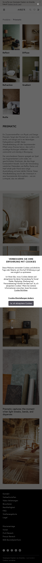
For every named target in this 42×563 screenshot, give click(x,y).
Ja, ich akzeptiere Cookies (21, 303)
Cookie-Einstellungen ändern (21, 298)
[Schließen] (38, 4)
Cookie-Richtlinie (20, 290)
